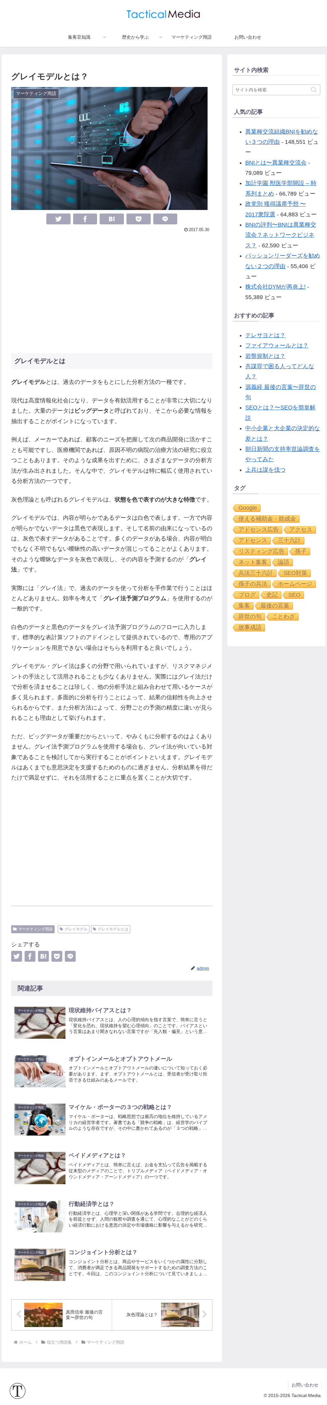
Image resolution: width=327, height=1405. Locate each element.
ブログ (247, 595)
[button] (313, 89)
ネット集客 (253, 562)
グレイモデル (76, 929)
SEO (294, 595)
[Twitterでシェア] (58, 218)
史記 (272, 595)
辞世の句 (250, 616)
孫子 (301, 551)
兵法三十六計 (256, 573)
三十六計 (289, 540)
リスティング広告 (262, 551)
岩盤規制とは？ (265, 356)
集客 (244, 605)
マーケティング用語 (35, 929)
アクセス (300, 529)
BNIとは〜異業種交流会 (276, 162)
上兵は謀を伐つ (265, 470)
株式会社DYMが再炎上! (275, 286)
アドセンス (253, 540)
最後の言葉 (275, 605)
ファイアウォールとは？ (276, 345)
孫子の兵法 (253, 584)
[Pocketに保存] (138, 218)
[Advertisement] (111, 292)
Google (248, 508)
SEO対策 (295, 573)
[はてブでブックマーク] (112, 218)
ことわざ (283, 616)
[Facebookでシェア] (85, 218)
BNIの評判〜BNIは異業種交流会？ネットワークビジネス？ (280, 235)
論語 (283, 562)
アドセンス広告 (259, 529)
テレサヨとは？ (265, 335)
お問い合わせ (305, 1384)
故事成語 (250, 627)
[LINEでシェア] (165, 218)
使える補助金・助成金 (267, 519)
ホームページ (295, 584)
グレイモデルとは (113, 929)
